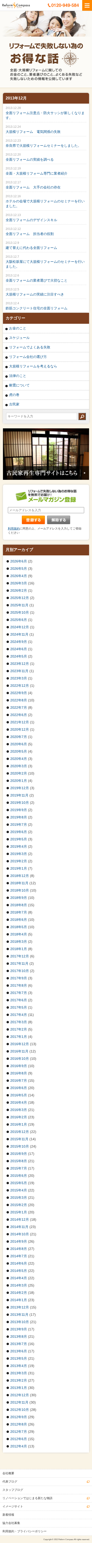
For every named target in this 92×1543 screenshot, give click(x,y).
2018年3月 (18, 941)
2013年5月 (18, 1358)
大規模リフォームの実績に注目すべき (35, 294)
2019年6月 (18, 832)
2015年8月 (18, 1161)
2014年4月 (18, 1278)
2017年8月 (18, 985)
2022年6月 (18, 715)
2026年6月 (18, 561)
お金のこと (17, 328)
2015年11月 (19, 1139)
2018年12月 (19, 876)
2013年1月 (18, 1388)
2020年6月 (18, 744)
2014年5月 (18, 1271)
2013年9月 (18, 1329)
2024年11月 (19, 634)
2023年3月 (18, 678)
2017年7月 (18, 993)
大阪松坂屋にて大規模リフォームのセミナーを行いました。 (45, 264)
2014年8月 (18, 1249)
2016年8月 (18, 1073)
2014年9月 (18, 1241)
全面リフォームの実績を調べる (30, 159)
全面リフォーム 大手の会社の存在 (33, 187)
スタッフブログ (12, 1490)
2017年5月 (18, 1007)
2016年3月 (18, 1110)
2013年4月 (18, 1366)
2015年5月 (18, 1183)
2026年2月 (18, 590)
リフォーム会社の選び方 (28, 357)
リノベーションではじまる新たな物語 (27, 1498)
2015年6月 (18, 1176)
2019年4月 (18, 846)
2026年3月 (18, 583)
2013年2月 (18, 1380)
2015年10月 (19, 1146)
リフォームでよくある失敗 (29, 347)
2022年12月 (19, 686)
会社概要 (8, 1473)
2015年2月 (18, 1205)
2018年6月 (18, 920)
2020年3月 (18, 766)
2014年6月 (18, 1263)
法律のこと (17, 376)
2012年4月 (18, 1446)
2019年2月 (18, 861)
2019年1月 (18, 868)
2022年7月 (18, 707)
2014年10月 (19, 1234)
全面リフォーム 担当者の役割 (30, 234)
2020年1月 (18, 781)
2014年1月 (18, 1300)
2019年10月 (19, 803)
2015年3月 (18, 1197)
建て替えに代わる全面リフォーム (31, 248)
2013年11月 (19, 1315)
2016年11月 (19, 1051)
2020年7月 (18, 737)
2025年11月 (19, 605)
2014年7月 (18, 1256)
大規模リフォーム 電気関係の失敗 (33, 132)
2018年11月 (19, 883)
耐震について (19, 385)
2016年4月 (18, 1102)
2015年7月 (18, 1168)
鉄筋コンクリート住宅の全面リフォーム (36, 308)
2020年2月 (18, 773)
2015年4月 (18, 1190)
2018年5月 (18, 927)
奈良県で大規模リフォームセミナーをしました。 (43, 145)
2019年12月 (19, 788)
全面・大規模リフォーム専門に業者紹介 (36, 173)
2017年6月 (18, 1000)
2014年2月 (18, 1293)
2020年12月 (19, 729)
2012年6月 (18, 1439)
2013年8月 (18, 1336)
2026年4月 (18, 576)
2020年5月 (18, 751)
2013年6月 (18, 1351)
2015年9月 (18, 1154)
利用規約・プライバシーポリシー (24, 1531)
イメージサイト (12, 1506)
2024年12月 (19, 627)
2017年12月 (19, 956)
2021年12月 (19, 722)
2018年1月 (18, 949)
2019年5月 (18, 839)
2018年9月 (18, 898)
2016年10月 (19, 1059)
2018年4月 (18, 934)
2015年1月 (18, 1212)
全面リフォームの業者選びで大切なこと (36, 280)
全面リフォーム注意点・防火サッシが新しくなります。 (45, 115)
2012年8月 (18, 1424)
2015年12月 (19, 1132)
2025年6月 (18, 620)
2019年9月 (18, 810)
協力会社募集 (11, 1523)
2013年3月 (18, 1373)
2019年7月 (18, 824)
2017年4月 (18, 1015)
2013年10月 (19, 1322)
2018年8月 (18, 905)
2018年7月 (18, 912)
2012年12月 (19, 1395)
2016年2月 (18, 1117)
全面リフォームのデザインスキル (31, 220)
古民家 (14, 404)
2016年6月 (18, 1088)
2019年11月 (19, 795)
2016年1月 (18, 1124)
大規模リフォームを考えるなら (33, 366)
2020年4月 (18, 759)
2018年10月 (19, 890)
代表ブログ (9, 1481)
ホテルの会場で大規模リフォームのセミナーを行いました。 (45, 203)
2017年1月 (18, 1037)
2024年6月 (18, 649)
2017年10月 (19, 971)
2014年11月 (19, 1227)
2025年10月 (19, 612)
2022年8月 (18, 700)
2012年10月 (19, 1410)
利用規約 (14, 528)
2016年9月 (18, 1066)
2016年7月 (18, 1080)
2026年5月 (18, 568)
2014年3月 (18, 1285)
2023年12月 (19, 664)
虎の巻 (14, 395)
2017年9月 (18, 978)
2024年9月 (18, 642)
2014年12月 (19, 1219)
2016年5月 (18, 1095)
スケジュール (19, 338)
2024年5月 (18, 656)
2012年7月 (18, 1432)
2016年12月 (19, 1044)
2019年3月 (18, 854)
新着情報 (8, 1514)
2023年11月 (19, 671)
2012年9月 (18, 1417)
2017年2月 (18, 1029)
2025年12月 (19, 598)
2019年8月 (18, 817)
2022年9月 (18, 693)
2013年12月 (19, 1307)
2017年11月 (19, 963)
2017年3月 (18, 1022)
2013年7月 (18, 1344)
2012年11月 (19, 1402)
